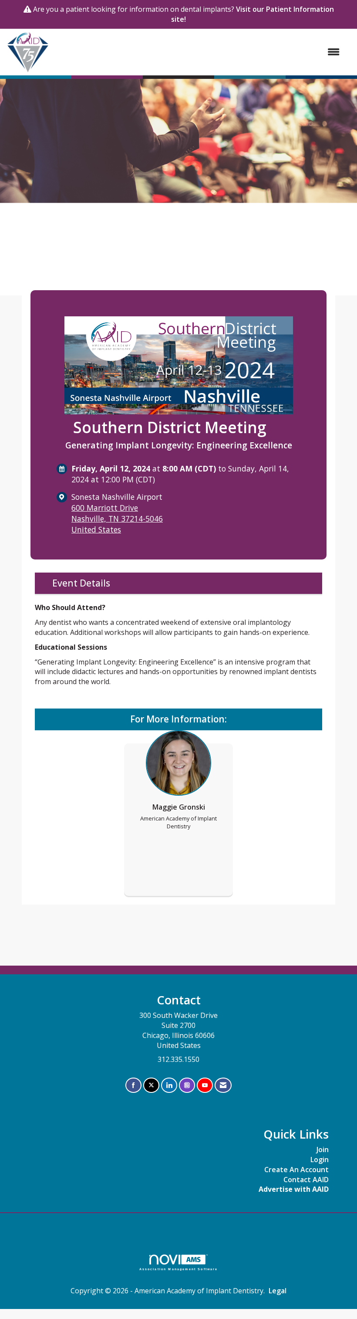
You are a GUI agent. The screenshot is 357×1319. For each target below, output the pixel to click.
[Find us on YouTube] (205, 1085)
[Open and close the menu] (199, 52)
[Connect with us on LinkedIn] (169, 1085)
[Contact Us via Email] (223, 1085)
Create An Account (296, 1169)
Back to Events (54, 280)
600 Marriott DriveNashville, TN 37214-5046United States (117, 518)
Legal (277, 1290)
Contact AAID (306, 1179)
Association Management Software (178, 1269)
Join (323, 1149)
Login (319, 1159)
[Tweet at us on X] (151, 1085)
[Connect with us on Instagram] (187, 1085)
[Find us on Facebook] (133, 1085)
